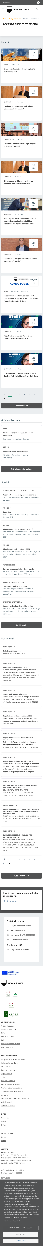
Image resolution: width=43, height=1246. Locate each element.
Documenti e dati (7, 1047)
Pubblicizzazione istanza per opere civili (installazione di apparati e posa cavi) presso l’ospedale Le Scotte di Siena (21, 298)
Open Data (7, 512)
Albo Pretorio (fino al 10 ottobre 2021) (18, 529)
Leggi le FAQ (5, 1177)
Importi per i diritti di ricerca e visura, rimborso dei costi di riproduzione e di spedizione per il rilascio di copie (21, 811)
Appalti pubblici (6, 1073)
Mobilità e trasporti (8, 1080)
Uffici (3, 1033)
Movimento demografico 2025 (15, 667)
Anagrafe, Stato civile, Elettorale (13, 1059)
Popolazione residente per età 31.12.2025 (19, 761)
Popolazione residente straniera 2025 (17, 716)
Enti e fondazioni (7, 1036)
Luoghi (3, 1137)
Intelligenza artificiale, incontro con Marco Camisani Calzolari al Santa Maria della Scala (21, 374)
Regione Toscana (7, 3)
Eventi (3, 1140)
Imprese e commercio (9, 1070)
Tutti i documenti (21, 875)
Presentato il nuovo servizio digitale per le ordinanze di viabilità (20, 145)
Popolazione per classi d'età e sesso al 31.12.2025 (18, 738)
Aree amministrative (8, 1029)
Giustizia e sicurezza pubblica (11, 1087)
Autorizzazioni (6, 1102)
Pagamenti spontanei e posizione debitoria (19, 495)
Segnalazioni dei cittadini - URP (15, 586)
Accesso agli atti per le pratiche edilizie (18, 606)
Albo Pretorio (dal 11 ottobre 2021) (16, 549)
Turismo (4, 1077)
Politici (3, 1040)
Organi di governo (7, 1026)
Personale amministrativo (10, 1043)
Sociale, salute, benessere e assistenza (15, 1098)
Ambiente (4, 1095)
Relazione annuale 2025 (12, 651)
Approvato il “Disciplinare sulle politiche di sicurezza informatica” (20, 259)
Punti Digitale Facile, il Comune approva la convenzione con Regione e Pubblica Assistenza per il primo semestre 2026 (20, 221)
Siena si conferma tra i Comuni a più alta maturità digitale (19, 70)
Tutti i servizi (21, 625)
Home (5, 19)
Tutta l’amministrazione (21, 469)
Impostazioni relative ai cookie (20, 1228)
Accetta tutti (20, 1241)
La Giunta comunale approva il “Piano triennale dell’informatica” (18, 107)
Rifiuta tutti (20, 1234)
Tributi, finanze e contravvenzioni (13, 1091)
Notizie (6, 65)
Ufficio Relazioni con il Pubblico (12, 1170)
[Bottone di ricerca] (37, 9)
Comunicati (7, 102)
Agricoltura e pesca (8, 1105)
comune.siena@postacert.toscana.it (18, 1160)
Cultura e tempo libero (9, 1063)
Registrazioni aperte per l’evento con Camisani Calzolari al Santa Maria (18, 337)
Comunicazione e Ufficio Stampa (15, 451)
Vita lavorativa (6, 1066)
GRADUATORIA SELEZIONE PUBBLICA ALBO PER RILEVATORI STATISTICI (19, 787)
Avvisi (6, 292)
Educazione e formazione (10, 1084)
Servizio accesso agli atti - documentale (18, 569)
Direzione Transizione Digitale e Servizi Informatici (18, 434)
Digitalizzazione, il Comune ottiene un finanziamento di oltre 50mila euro (18, 182)
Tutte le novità (21, 405)
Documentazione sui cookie (12, 1221)
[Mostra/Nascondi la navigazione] (2, 9)
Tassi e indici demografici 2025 (15, 694)
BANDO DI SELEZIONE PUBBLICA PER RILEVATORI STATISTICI (17, 836)
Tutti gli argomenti (15, 19)
